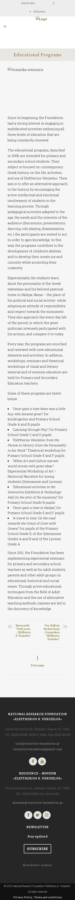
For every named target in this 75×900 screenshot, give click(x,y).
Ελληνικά (39, 11)
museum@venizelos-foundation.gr (37, 802)
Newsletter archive (37, 865)
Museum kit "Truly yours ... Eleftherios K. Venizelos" (23, 631)
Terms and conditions (48, 897)
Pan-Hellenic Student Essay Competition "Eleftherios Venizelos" (52, 632)
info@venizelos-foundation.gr (37, 743)
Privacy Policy (22, 897)
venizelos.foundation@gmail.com (37, 749)
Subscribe (37, 849)
